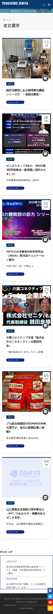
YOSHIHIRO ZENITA (15, 3)
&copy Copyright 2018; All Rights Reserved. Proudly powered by (26, 600)
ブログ (10, 159)
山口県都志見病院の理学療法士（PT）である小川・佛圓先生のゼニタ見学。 (25, 513)
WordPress (10, 605)
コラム (10, 84)
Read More (13, 102)
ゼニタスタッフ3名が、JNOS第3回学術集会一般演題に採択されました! (26, 169)
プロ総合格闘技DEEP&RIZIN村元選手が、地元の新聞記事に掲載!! (26, 427)
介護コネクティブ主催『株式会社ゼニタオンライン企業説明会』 (25, 341)
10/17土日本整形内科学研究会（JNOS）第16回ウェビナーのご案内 (25, 255)
